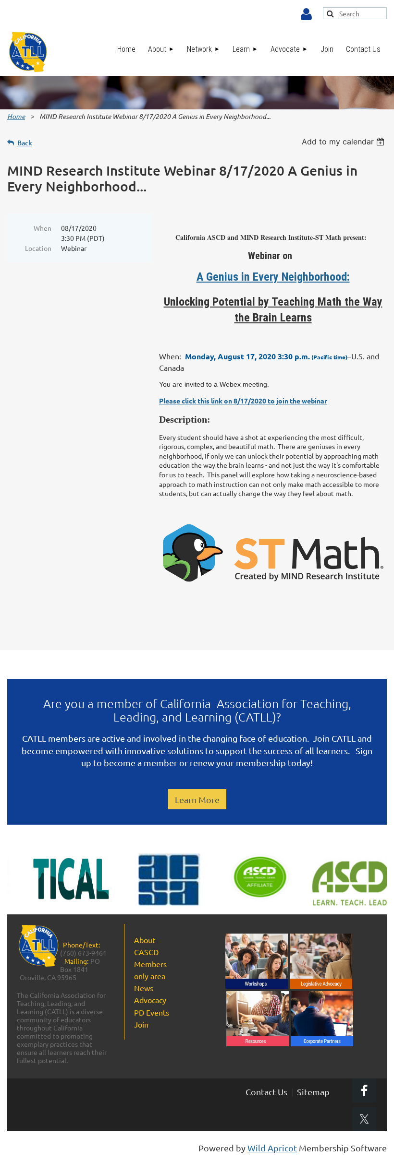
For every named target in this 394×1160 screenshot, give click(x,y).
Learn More (197, 799)
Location (38, 248)
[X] (364, 1119)
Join (141, 1024)
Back (24, 142)
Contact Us (266, 1092)
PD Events (151, 1012)
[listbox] (344, 141)
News (143, 988)
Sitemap (313, 1092)
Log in (306, 14)
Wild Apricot (272, 1148)
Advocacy (150, 1000)
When (42, 228)
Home (16, 116)
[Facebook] (364, 1090)
